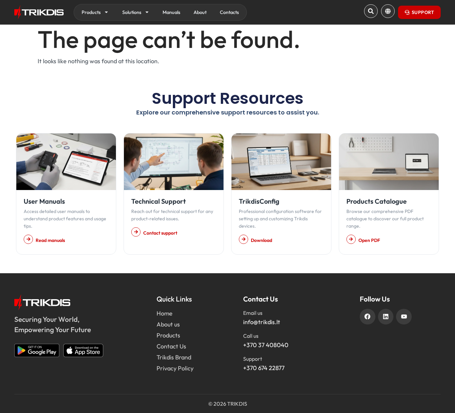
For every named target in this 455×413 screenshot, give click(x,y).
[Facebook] (367, 316)
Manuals (171, 12)
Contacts (229, 12)
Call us (250, 335)
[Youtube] (404, 316)
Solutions (131, 12)
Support (252, 358)
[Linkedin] (386, 316)
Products (91, 12)
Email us (252, 313)
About (200, 12)
